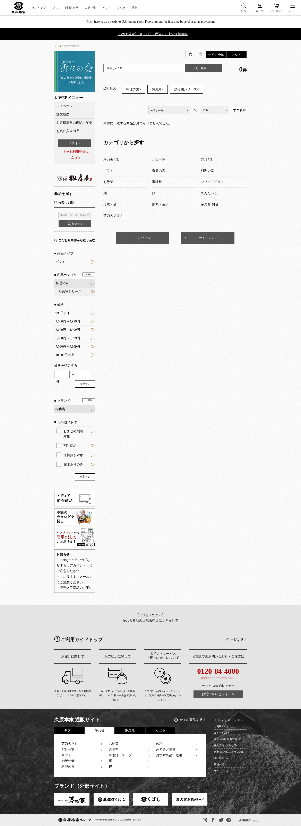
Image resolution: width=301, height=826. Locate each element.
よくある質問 (221, 732)
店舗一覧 (219, 764)
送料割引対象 (79, 455)
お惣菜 (114, 743)
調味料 (114, 749)
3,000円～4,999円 (67, 329)
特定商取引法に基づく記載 (228, 751)
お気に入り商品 (67, 131)
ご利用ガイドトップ (82, 639)
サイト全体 (216, 54)
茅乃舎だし (69, 743)
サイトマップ (207, 237)
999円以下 (62, 313)
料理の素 (62, 283)
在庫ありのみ (79, 464)
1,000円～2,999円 (67, 321)
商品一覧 (90, 8)
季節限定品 (71, 8)
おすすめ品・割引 (169, 755)
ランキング (39, 8)
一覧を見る (238, 640)
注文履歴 (62, 114)
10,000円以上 (64, 355)
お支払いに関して (118, 656)
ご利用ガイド (221, 726)
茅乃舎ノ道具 (166, 749)
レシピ (121, 8)
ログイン (74, 143)
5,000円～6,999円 (67, 338)
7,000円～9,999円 (67, 346)
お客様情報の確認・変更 (74, 122)
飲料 (159, 743)
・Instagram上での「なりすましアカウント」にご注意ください (75, 565)
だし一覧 (68, 749)
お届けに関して (72, 656)
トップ (58, 46)
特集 (134, 8)
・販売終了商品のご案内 (75, 587)
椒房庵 (157, 89)
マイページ (64, 106)
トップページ (142, 237)
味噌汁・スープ (120, 755)
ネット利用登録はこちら (76, 154)
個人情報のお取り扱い (226, 745)
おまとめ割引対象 (79, 433)
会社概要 (219, 758)
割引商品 (79, 445)
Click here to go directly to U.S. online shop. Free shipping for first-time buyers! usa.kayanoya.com (150, 21)
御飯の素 (68, 761)
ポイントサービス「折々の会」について (162, 655)
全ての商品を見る (193, 720)
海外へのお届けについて (227, 739)
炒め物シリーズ (70, 291)
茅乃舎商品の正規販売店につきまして (150, 620)
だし (55, 8)
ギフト (106, 8)
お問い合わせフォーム (218, 694)
